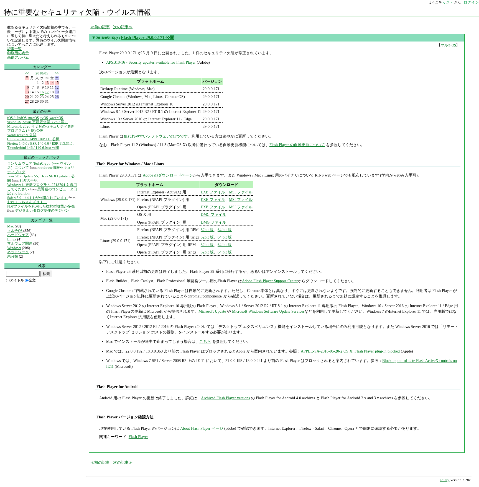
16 (42, 92)
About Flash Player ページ (201, 428)
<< (27, 73)
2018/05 (41, 73)
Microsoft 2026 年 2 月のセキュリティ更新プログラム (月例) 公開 (41, 128)
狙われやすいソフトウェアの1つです (156, 136)
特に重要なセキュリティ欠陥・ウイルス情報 (77, 12)
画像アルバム (18, 57)
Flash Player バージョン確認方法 (124, 417)
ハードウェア (18, 235)
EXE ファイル (213, 192)
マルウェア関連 (19, 243)
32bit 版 (207, 229)
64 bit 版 (225, 229)
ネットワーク (18, 252)
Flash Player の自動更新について (297, 145)
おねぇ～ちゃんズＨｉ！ (27, 202)
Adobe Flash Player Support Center (270, 281)
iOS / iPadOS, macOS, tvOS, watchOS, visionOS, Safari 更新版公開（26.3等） (37, 120)
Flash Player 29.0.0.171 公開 (147, 37)
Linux (11, 239)
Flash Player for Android (117, 386)
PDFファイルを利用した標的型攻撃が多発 (41, 206)
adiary (444, 480)
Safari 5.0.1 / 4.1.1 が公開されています (37, 198)
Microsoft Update (212, 311)
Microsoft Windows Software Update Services (268, 311)
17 (47, 92)
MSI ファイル (241, 192)
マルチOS (448, 45)
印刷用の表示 (18, 53)
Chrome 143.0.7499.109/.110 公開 (33, 139)
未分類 (12, 256)
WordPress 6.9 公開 (21, 135)
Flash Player (138, 436)
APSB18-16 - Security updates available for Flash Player (151, 62)
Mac (10, 226)
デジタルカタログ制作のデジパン (42, 210)
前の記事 (102, 27)
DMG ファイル (213, 214)
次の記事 (121, 27)
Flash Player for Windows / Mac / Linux (130, 164)
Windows (14, 248)
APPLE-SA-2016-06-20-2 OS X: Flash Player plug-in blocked (350, 351)
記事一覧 (14, 49)
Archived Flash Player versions (225, 398)
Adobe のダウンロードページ (168, 175)
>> (57, 73)
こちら (205, 341)
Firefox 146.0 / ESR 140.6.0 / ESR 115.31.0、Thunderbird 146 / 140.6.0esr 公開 (41, 145)
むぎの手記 (28, 180)
